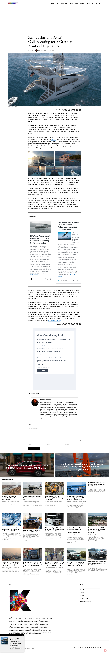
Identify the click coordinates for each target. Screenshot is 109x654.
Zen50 (53, 139)
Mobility (30, 33)
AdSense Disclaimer (85, 601)
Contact (82, 593)
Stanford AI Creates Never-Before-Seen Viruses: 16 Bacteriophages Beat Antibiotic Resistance (75, 530)
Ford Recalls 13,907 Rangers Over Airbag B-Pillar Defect (31, 531)
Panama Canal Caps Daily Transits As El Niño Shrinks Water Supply (10, 497)
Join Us (82, 587)
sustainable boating (54, 320)
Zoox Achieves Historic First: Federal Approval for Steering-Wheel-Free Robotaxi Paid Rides (32, 564)
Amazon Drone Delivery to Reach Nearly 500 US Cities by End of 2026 (54, 497)
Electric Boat (34, 394)
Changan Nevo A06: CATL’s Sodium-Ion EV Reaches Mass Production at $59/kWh (10, 529)
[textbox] (31, 625)
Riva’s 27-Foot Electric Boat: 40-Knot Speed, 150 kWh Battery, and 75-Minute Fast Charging (15, 642)
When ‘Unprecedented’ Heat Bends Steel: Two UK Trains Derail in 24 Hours (96, 484)
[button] (41, 158)
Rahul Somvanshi (42, 50)
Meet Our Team (84, 598)
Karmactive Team (30, 648)
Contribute (83, 590)
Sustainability (38, 33)
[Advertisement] (54, 18)
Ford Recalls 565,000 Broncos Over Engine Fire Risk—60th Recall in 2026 (97, 563)
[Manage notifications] (105, 650)
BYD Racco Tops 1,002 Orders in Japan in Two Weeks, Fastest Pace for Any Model (54, 529)
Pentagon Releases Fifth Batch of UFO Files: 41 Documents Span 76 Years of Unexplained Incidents (97, 530)
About (81, 584)
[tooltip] (63, 110)
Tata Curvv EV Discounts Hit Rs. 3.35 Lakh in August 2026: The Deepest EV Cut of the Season (76, 564)
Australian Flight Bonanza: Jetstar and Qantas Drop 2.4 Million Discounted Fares (75, 497)
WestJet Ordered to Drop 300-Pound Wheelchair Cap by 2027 (32, 497)
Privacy (82, 595)
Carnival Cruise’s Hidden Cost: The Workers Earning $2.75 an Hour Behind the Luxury (11, 563)
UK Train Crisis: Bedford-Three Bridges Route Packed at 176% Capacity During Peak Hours (54, 563)
